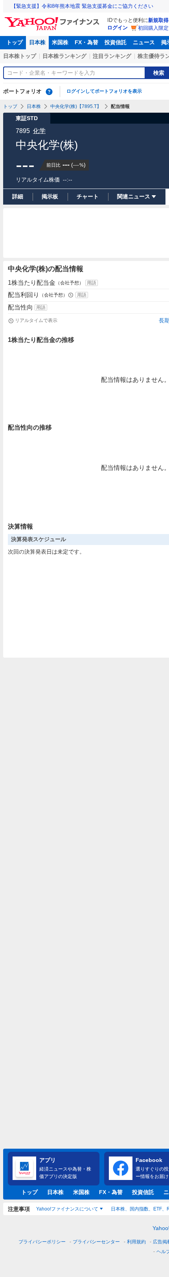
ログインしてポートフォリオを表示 (104, 91)
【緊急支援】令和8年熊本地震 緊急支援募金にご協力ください (82, 6)
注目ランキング (112, 56)
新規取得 (158, 20)
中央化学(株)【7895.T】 (75, 106)
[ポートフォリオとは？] (49, 91)
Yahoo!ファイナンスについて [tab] (67, 1209)
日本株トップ (19, 56)
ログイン (117, 28)
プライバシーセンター (96, 1242)
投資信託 (116, 42)
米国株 (60, 42)
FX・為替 (86, 42)
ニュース (144, 42)
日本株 (37, 42)
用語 (91, 283)
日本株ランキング (64, 56)
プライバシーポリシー (42, 1242)
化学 (39, 131)
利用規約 (136, 1242)
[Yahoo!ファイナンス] (53, 19)
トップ (14, 42)
